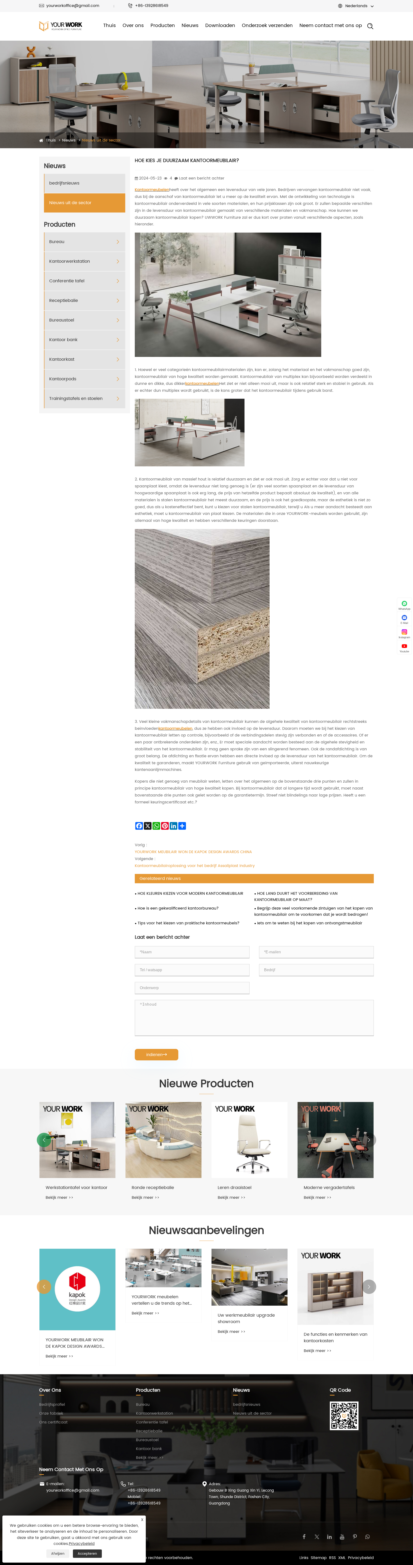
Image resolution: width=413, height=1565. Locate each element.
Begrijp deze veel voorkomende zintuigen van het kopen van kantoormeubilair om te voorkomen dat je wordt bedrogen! (313, 911)
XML (342, 1558)
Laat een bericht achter (201, 178)
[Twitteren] (316, 1536)
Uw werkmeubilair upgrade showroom (246, 1318)
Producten (163, 25)
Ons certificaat (53, 1422)
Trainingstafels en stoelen (76, 399)
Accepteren (87, 1553)
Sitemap (319, 1558)
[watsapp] (367, 1536)
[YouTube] (342, 1536)
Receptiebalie (63, 301)
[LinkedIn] (329, 1536)
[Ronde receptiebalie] (163, 1140)
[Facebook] (304, 1536)
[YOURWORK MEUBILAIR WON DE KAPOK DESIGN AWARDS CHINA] (77, 1289)
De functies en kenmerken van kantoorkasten (335, 1337)
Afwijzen (58, 1553)
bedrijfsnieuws (64, 183)
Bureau (56, 242)
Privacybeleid (361, 1558)
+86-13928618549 (148, 6)
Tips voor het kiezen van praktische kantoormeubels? (188, 923)
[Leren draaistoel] (250, 1140)
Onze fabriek (51, 1413)
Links (303, 1558)
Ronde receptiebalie (153, 1187)
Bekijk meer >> (59, 1197)
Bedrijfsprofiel (52, 1404)
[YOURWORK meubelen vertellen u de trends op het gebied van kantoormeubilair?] (163, 1268)
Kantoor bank (63, 340)
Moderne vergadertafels (329, 1187)
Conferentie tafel (66, 281)
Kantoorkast (61, 359)
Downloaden (220, 25)
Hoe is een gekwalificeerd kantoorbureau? (178, 908)
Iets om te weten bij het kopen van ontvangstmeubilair (309, 923)
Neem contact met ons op (330, 25)
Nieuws (190, 25)
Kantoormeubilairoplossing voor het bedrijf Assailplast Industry (195, 866)
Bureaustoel (61, 320)
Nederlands (356, 6)
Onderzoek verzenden (267, 25)
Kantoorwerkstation (69, 261)
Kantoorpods (62, 379)
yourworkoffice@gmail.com (69, 6)
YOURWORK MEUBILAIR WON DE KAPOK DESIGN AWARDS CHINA (193, 852)
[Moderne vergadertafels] (336, 1140)
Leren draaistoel (234, 1187)
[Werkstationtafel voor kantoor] (77, 1140)
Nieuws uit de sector (101, 140)
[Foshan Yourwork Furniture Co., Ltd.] (60, 26)
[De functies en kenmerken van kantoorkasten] (336, 1287)
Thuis (109, 25)
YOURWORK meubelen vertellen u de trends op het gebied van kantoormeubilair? (163, 1300)
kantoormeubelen (202, 384)
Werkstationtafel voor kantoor (77, 1187)
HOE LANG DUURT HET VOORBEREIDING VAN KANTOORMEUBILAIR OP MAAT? (295, 896)
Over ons (133, 25)
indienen (156, 1054)
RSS (332, 1558)
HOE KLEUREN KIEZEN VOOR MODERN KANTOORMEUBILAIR (190, 893)
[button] (44, 1140)
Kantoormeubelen (152, 190)
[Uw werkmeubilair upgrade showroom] (250, 1277)
